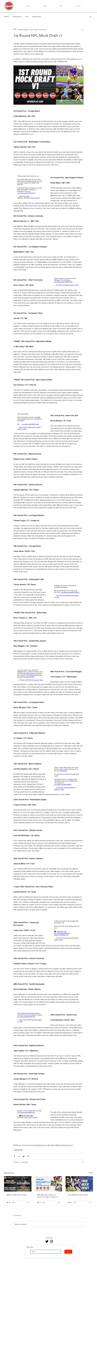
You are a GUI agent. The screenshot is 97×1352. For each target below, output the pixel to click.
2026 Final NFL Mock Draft (16, 1195)
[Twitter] (47, 1241)
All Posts (6, 16)
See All (91, 1172)
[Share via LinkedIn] (24, 1156)
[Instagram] (52, 1241)
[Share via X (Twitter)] (19, 1156)
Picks (26, 16)
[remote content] (30, 187)
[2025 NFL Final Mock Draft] (79, 1183)
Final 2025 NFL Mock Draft (78, 1195)
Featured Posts (36, 16)
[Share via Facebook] (14, 1156)
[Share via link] (28, 1156)
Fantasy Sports (17, 16)
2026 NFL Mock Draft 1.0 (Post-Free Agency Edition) (47, 1196)
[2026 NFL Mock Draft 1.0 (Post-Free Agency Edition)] (48, 1183)
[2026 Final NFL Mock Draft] (17, 1183)
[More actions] (82, 29)
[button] (91, 16)
